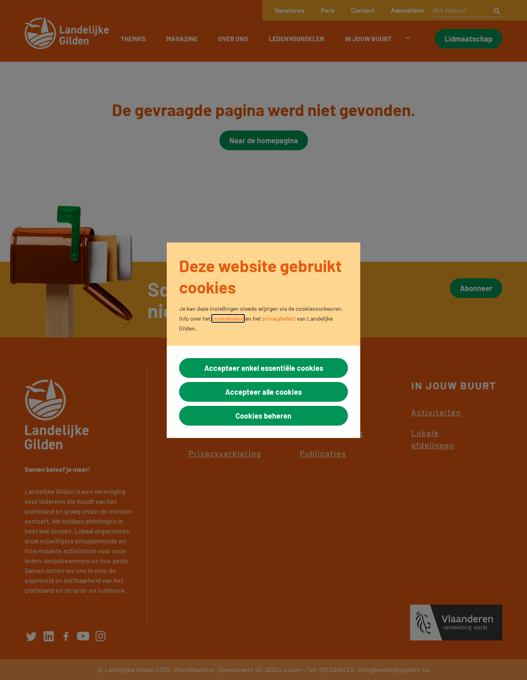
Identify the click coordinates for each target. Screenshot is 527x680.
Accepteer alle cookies (263, 391)
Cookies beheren (263, 415)
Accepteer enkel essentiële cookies (263, 368)
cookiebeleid (228, 318)
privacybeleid (279, 318)
